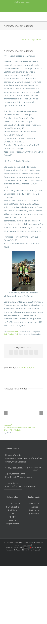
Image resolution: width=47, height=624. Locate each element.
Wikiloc (12, 520)
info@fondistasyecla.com (23, 2)
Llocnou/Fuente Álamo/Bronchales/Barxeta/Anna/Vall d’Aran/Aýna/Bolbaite (19, 427)
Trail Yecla (12, 510)
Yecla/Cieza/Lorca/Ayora (12, 468)
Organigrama (12, 524)
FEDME (12, 517)
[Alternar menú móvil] (42, 16)
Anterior (25, 39)
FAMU (13, 513)
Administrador (12, 332)
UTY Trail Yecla (13, 503)
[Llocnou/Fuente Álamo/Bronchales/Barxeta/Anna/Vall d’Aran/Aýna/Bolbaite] (23, 394)
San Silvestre (12, 507)
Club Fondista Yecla (11, 334)
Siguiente (36, 39)
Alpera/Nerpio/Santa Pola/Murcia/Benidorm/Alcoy (12, 475)
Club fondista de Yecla (26, 542)
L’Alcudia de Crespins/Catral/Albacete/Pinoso (12, 485)
